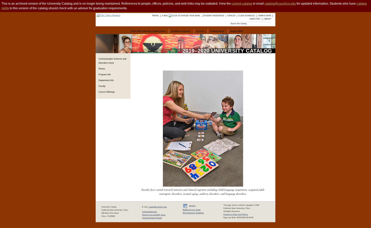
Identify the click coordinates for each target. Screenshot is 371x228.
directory (255, 19)
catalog (231, 16)
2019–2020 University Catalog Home (148, 31)
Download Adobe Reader (152, 218)
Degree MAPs (236, 31)
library (267, 19)
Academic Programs (180, 31)
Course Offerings (107, 92)
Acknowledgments (149, 212)
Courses (200, 31)
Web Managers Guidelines (193, 213)
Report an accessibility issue (153, 215)
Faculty (102, 86)
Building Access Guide (192, 210)
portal (155, 16)
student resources (213, 16)
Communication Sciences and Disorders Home (112, 61)
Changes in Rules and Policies (235, 214)
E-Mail (165, 16)
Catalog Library (217, 31)
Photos (102, 68)
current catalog (242, 3)
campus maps (264, 16)
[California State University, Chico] (108, 15)
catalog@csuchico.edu (280, 3)
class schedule (246, 16)
